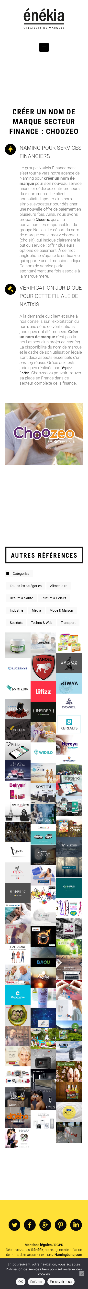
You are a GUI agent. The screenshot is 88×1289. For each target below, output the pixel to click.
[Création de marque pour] (18, 1138)
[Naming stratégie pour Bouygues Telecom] (43, 957)
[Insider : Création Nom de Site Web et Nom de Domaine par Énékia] (43, 712)
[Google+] (45, 1225)
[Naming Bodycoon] (43, 875)
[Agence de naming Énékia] (44, 19)
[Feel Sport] (43, 814)
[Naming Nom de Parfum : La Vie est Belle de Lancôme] (18, 770)
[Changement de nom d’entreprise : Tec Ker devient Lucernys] (18, 668)
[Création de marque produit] (18, 1097)
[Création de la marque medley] (43, 896)
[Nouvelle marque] (43, 1059)
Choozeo (42, 220)
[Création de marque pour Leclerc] (18, 934)
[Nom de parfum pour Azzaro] (43, 1099)
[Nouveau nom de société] (43, 1018)
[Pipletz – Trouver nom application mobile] (18, 750)
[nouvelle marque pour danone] (69, 1112)
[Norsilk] (69, 867)
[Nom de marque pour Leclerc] (69, 1092)
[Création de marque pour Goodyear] (69, 1051)
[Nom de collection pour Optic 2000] (18, 893)
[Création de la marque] (43, 1079)
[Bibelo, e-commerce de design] (18, 852)
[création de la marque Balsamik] (18, 954)
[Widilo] (43, 752)
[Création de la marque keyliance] (18, 1036)
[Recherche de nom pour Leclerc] (69, 1030)
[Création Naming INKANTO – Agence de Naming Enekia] (18, 709)
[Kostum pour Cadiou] (43, 793)
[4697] (69, 785)
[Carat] (43, 855)
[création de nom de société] (18, 1117)
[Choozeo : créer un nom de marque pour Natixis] (43, 732)
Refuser (36, 1282)
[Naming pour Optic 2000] (69, 908)
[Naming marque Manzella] (69, 949)
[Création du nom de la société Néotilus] (43, 1038)
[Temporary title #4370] (69, 806)
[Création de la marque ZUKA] (69, 928)
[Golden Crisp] (69, 826)
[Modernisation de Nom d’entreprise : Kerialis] (69, 724)
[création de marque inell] (43, 998)
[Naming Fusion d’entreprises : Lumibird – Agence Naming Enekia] (18, 689)
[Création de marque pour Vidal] (18, 975)
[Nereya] (69, 745)
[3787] (18, 831)
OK (20, 1282)
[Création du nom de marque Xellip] (69, 1010)
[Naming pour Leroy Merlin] (69, 887)
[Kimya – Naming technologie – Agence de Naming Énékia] (69, 683)
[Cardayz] (43, 834)
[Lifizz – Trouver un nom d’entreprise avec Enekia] (43, 691)
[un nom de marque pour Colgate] (18, 1056)
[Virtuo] (69, 847)
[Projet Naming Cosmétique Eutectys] (18, 645)
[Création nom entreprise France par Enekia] (43, 667)
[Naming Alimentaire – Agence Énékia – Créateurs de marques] (69, 642)
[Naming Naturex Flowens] (18, 913)
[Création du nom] (43, 1120)
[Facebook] (30, 1225)
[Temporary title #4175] (18, 811)
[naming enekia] (69, 765)
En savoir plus (61, 1282)
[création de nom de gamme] (18, 1076)
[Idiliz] (43, 773)
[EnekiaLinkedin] (76, 1225)
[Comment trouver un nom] (43, 916)
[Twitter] (14, 1225)
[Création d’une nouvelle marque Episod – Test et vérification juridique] (69, 663)
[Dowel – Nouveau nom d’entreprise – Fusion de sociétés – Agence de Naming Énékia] (69, 704)
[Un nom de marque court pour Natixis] (43, 642)
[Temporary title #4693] (18, 791)
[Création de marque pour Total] (69, 1132)
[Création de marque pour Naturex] (43, 936)
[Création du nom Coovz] (18, 995)
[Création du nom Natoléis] (18, 1015)
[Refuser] (81, 1273)
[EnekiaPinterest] (61, 1225)
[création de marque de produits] (69, 1071)
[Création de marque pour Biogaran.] (69, 990)
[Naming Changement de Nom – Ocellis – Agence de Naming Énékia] (18, 729)
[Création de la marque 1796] (18, 872)
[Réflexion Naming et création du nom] (43, 977)
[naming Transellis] (69, 969)
